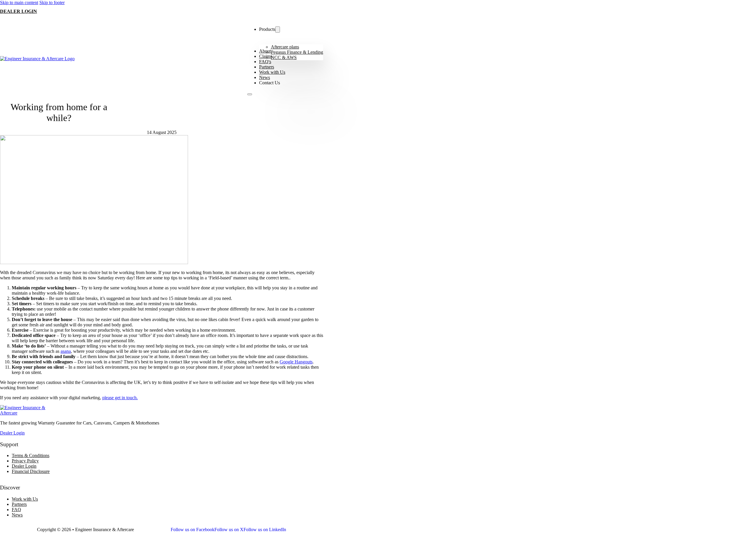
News (264, 77)
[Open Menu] (249, 94)
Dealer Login (18, 11)
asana (66, 351)
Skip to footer (52, 2)
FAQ (16, 509)
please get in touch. (120, 397)
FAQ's (265, 61)
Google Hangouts (296, 361)
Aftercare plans (285, 46)
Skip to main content (19, 2)
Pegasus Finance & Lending (297, 52)
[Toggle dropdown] (277, 29)
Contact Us (269, 82)
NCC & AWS (284, 57)
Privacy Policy (25, 460)
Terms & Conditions (30, 455)
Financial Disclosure (31, 471)
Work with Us (272, 72)
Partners (266, 66)
